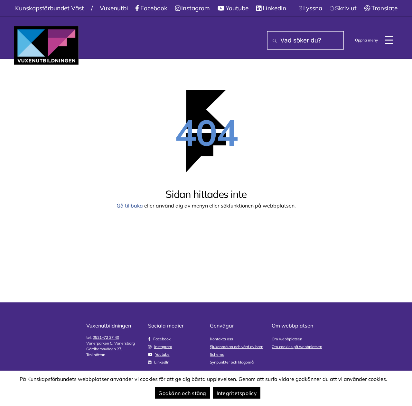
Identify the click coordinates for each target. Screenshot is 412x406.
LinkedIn (274, 8)
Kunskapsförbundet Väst (49, 8)
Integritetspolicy (237, 393)
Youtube (237, 8)
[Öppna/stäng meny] (389, 40)
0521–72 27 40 (106, 337)
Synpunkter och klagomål (232, 362)
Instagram (195, 8)
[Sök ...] (273, 41)
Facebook (153, 8)
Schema (217, 354)
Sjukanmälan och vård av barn (236, 346)
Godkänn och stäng (182, 393)
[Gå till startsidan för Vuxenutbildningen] (46, 45)
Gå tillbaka (130, 205)
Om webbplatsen (287, 339)
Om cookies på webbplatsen (297, 346)
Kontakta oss (221, 339)
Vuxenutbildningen (126, 8)
